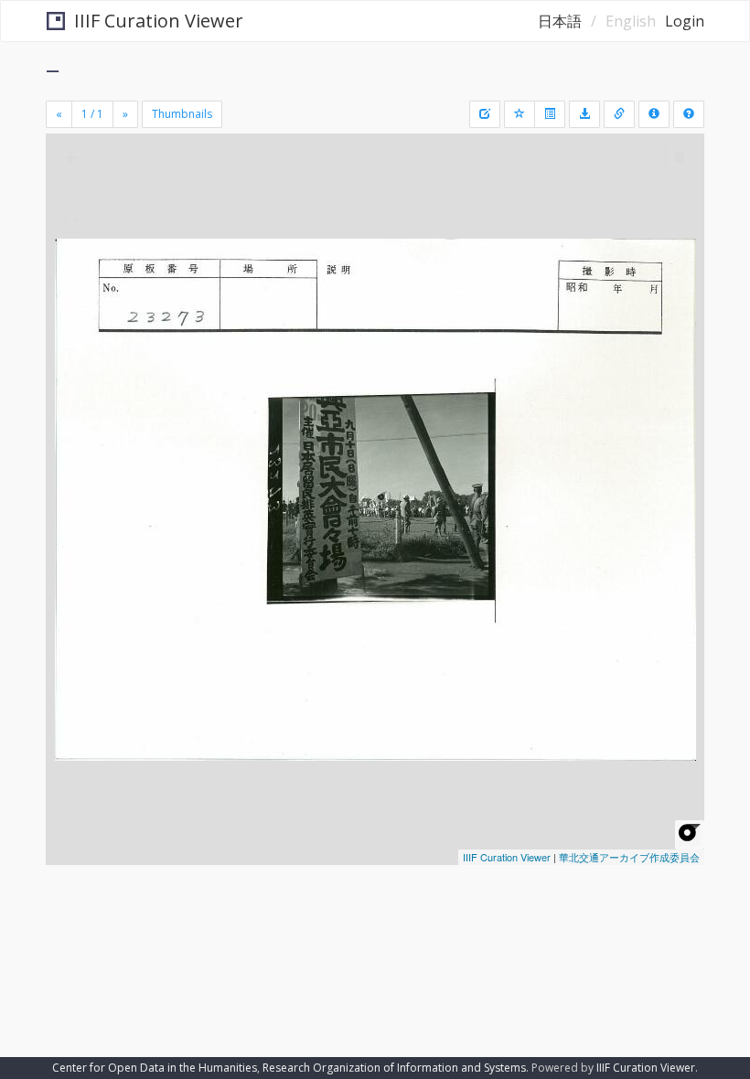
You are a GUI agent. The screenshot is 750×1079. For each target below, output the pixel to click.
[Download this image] (584, 114)
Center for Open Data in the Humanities (154, 1067)
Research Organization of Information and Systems (394, 1067)
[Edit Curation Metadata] (484, 114)
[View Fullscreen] (70, 226)
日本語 (560, 21)
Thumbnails (182, 114)
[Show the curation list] (549, 114)
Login (684, 21)
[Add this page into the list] (519, 114)
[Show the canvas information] (619, 114)
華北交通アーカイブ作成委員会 (629, 856)
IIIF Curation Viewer (158, 20)
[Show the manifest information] (654, 114)
